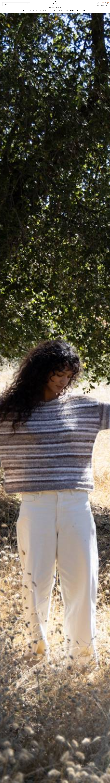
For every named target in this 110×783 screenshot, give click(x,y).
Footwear (52, 10)
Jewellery (33, 10)
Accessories (43, 10)
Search (27, 4)
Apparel (26, 10)
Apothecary (70, 10)
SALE (77, 10)
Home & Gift (61, 10)
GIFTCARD (84, 10)
